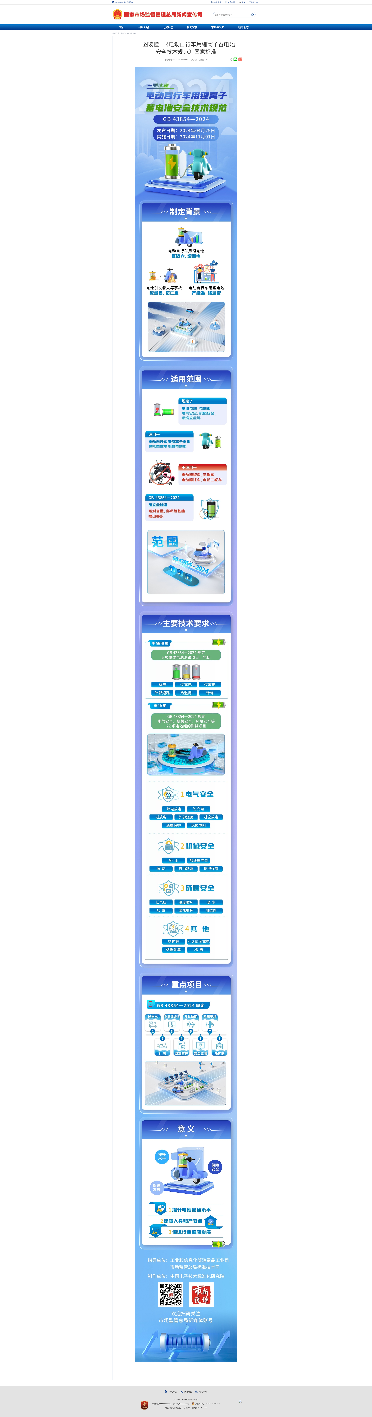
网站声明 (203, 1391)
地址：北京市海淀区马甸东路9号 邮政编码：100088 (186, 1407)
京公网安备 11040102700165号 (207, 1403)
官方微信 (217, 2)
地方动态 (243, 27)
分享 (243, 2)
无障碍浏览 (253, 2)
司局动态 (168, 27)
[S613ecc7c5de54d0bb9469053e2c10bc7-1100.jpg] (186, 714)
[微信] (235, 59)
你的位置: (116, 33)
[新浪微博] (240, 59)
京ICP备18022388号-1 (182, 1403)
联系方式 (173, 1391)
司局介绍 (143, 27)
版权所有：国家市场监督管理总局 (186, 1399)
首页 (122, 27)
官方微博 (231, 2)
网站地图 (188, 1391)
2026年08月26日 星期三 (124, 2)
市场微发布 (217, 27)
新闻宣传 (192, 27)
